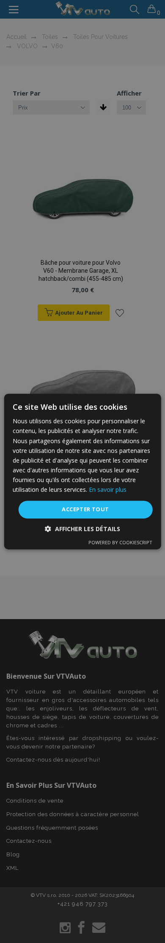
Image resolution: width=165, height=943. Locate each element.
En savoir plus (107, 489)
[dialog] (82, 471)
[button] (82, 529)
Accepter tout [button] (85, 509)
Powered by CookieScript (120, 542)
